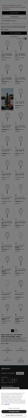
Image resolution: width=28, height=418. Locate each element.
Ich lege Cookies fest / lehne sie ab (14, 415)
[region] (14, 403)
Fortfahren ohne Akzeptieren (14, 408)
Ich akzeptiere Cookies (14, 411)
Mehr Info (7, 404)
